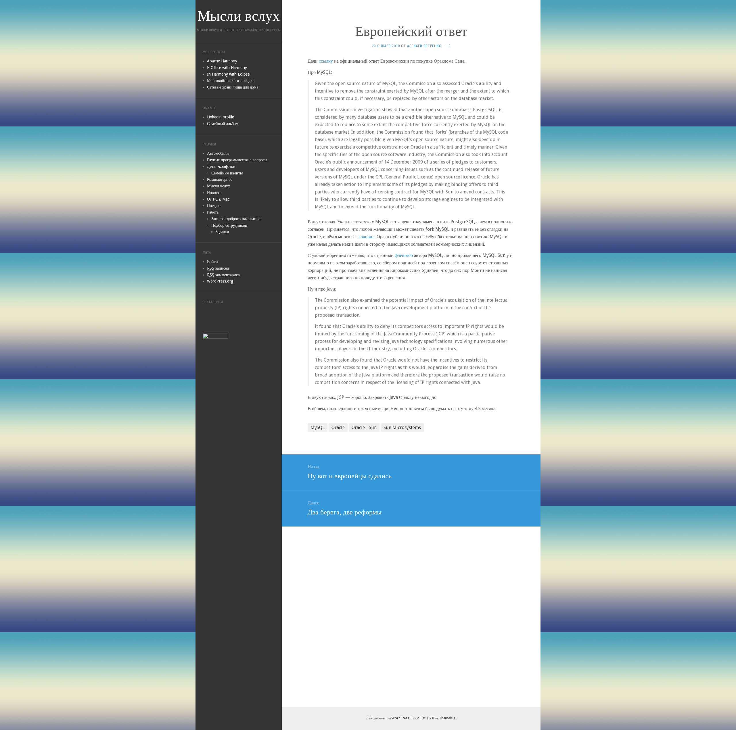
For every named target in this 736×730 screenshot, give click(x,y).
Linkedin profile (220, 117)
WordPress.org (220, 281)
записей (218, 268)
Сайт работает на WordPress (388, 718)
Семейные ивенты (227, 173)
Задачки (222, 231)
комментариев (223, 274)
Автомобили (218, 153)
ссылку (326, 61)
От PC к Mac (218, 199)
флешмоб (404, 255)
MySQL (317, 427)
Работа (212, 212)
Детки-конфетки (221, 166)
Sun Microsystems (402, 427)
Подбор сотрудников (229, 225)
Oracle (338, 427)
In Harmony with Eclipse (228, 74)
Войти (212, 261)
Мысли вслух (218, 186)
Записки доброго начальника (236, 218)
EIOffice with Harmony (227, 67)
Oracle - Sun (364, 427)
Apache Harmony (222, 61)
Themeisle (447, 718)
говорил (367, 236)
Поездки (214, 205)
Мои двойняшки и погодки (231, 80)
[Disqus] (411, 615)
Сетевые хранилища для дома (232, 87)
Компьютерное (219, 179)
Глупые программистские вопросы (237, 159)
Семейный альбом (222, 123)
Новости (214, 192)
